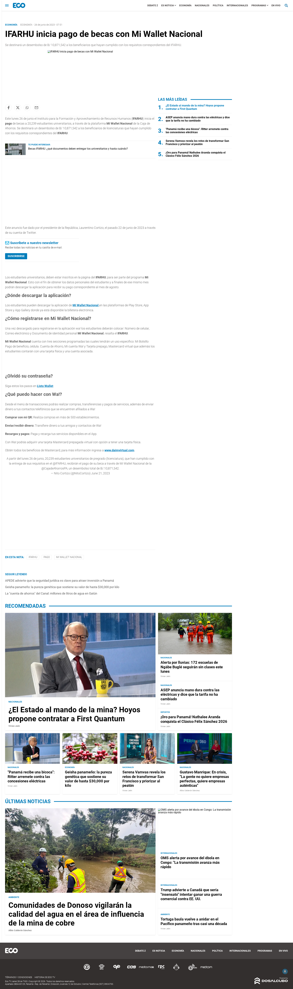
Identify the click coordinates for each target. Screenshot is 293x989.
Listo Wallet (45, 386)
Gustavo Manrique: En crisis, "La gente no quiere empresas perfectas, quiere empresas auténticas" (204, 779)
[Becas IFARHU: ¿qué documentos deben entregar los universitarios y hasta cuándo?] (15, 154)
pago (47, 557)
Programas (258, 5)
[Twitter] (17, 107)
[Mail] (36, 107)
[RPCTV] (101, 969)
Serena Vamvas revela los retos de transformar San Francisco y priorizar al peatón (197, 142)
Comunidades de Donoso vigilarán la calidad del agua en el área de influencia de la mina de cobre (76, 914)
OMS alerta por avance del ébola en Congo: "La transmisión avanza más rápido (190, 862)
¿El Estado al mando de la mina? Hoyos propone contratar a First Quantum (195, 107)
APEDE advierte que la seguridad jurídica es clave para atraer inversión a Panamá (59, 580)
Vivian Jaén (14, 726)
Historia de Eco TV (45, 977)
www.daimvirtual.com (119, 450)
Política (218, 5)
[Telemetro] (86, 969)
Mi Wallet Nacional (86, 305)
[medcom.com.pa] (206, 969)
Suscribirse (16, 256)
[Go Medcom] (146, 969)
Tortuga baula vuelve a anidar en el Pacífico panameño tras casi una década (194, 921)
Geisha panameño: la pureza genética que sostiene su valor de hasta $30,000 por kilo (62, 587)
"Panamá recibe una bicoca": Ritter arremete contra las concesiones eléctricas (197, 130)
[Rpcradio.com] (161, 969)
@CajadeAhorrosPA (54, 468)
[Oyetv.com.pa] (116, 969)
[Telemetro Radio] (191, 969)
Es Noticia (167, 5)
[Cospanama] (131, 969)
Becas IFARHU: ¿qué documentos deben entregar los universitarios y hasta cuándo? (78, 148)
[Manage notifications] (285, 971)
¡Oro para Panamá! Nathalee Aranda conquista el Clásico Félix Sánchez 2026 (196, 154)
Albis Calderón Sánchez (190, 790)
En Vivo (275, 5)
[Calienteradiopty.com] (176, 969)
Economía (185, 5)
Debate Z (152, 5)
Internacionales (237, 5)
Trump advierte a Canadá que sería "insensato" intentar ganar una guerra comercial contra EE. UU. (191, 894)
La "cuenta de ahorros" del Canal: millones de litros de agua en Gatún (51, 593)
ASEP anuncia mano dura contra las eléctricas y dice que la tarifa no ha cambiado (198, 119)
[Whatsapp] (27, 107)
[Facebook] (8, 107)
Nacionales (202, 5)
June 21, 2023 (100, 473)
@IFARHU (59, 463)
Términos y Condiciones (18, 977)
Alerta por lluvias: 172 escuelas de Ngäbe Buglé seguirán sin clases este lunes (192, 667)
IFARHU (33, 557)
